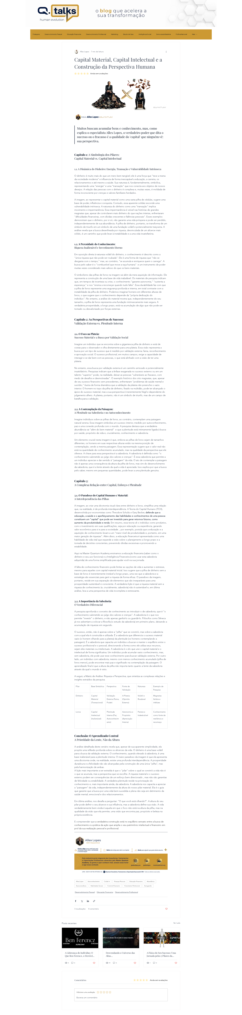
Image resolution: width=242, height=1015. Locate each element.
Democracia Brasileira (163, 34)
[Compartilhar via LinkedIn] (88, 901)
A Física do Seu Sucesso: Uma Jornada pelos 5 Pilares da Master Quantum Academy (161, 954)
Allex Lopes (79, 881)
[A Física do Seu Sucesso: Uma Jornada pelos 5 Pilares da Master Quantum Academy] (162, 938)
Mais (193, 34)
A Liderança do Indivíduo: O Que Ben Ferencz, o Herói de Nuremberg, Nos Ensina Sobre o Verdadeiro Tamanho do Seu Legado (79, 954)
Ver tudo (176, 923)
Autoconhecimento (94, 881)
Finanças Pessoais (119, 881)
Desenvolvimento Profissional (96, 34)
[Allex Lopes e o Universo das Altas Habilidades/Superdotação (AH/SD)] (121, 938)
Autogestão (148, 886)
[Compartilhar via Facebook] (75, 901)
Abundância (150, 881)
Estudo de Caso (128, 34)
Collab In (107, 881)
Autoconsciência (81, 886)
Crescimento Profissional (132, 886)
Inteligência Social (145, 34)
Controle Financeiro (113, 886)
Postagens (36, 34)
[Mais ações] (166, 51)
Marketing (114, 34)
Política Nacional (181, 34)
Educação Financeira (74, 34)
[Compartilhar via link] (94, 901)
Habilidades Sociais (97, 886)
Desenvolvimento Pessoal (53, 34)
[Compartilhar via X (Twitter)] (82, 901)
